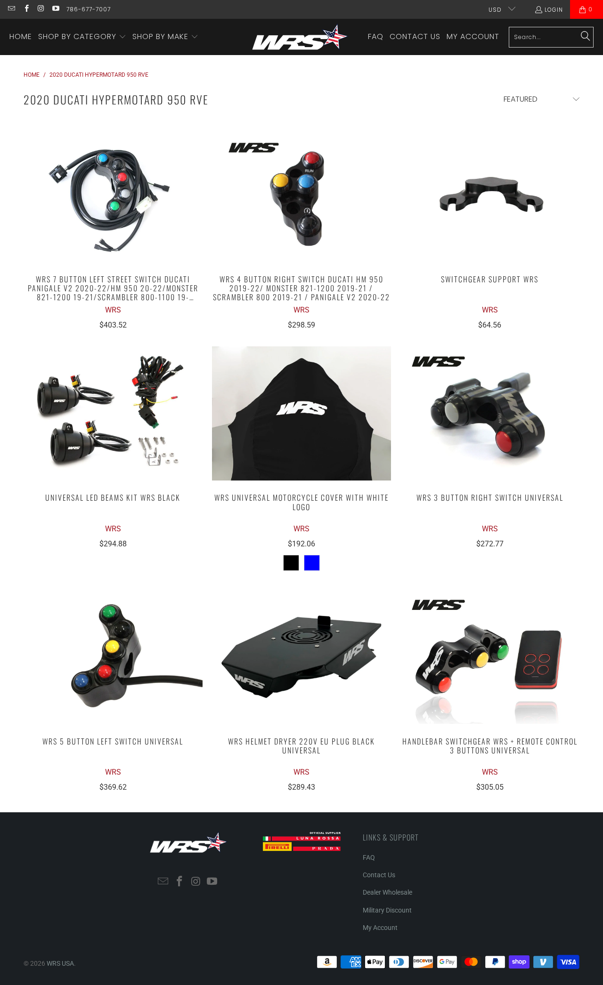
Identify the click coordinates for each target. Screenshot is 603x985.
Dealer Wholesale (387, 892)
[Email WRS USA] (11, 9)
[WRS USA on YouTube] (55, 9)
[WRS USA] (300, 37)
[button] (82, 37)
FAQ (369, 857)
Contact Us (379, 875)
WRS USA (60, 963)
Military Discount (387, 910)
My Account (380, 927)
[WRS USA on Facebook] (26, 9)
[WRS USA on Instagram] (41, 9)
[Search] (585, 36)
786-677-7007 (88, 9)
